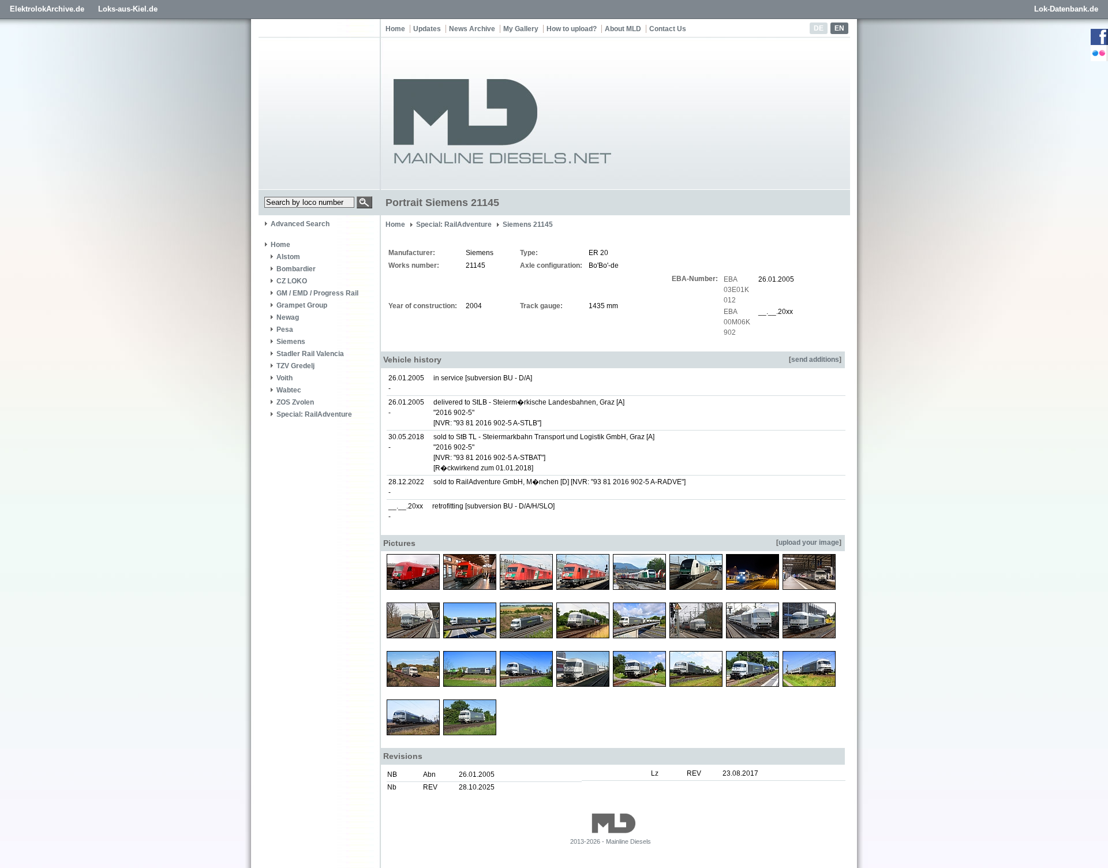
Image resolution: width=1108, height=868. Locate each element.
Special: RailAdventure (314, 414)
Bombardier (296, 269)
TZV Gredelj (295, 366)
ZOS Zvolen (295, 402)
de (818, 28)
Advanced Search (300, 224)
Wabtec (288, 390)
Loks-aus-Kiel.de (128, 9)
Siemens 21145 (528, 224)
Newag (287, 317)
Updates (427, 29)
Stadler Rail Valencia (310, 354)
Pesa (284, 330)
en (839, 28)
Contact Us (667, 29)
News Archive (472, 29)
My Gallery (520, 29)
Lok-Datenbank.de (1066, 9)
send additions (815, 360)
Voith (284, 378)
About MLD (623, 29)
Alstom (288, 257)
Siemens (290, 342)
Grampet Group (301, 305)
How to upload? (571, 29)
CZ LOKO (291, 281)
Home (395, 29)
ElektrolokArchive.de (47, 9)
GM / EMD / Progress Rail (317, 293)
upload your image (808, 542)
